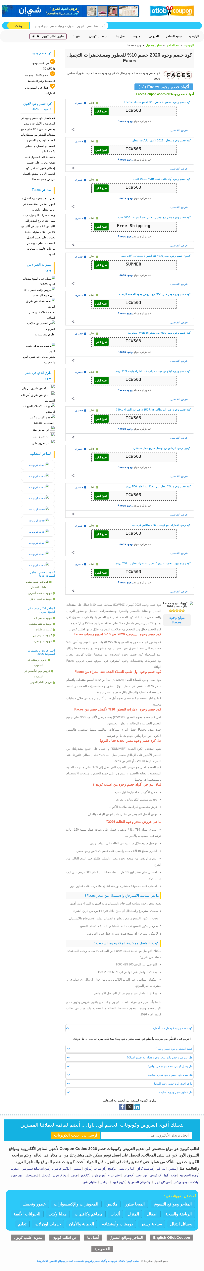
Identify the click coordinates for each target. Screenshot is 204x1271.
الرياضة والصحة (179, 1214)
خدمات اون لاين (47, 1224)
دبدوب (15, 1168)
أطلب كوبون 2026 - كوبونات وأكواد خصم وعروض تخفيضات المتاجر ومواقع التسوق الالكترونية (88, 1260)
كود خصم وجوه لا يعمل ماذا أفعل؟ (172, 1028)
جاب (173, 1175)
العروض (154, 36)
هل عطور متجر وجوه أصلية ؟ (175, 1092)
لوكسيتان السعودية (139, 1182)
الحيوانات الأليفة (27, 1214)
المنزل (133, 1214)
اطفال (152, 1214)
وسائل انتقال (181, 1224)
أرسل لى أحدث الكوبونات (75, 1135)
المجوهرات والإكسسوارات (76, 1204)
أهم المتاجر (173, 45)
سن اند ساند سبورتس (35, 1168)
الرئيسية (194, 36)
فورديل (45, 1175)
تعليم (22, 1224)
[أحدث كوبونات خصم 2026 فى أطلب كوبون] (170, 10)
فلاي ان (128, 1175)
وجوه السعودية (188, 1175)
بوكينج (111, 1168)
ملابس (111, 1204)
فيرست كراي (144, 1168)
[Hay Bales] (38, 465)
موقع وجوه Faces (177, 620)
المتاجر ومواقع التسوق (173, 1204)
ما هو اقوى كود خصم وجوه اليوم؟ (173, 1083)
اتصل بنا (121, 36)
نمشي (172, 1168)
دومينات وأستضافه (117, 1224)
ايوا (165, 1175)
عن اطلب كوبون (99, 36)
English (77, 36)
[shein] (70, 11)
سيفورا (76, 1168)
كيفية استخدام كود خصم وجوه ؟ (173, 1048)
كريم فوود (118, 1182)
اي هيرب (99, 1168)
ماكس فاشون (60, 1168)
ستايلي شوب (89, 1182)
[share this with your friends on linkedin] (136, 1107)
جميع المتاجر (174, 36)
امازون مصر (126, 1168)
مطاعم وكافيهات (89, 1214)
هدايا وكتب (57, 1214)
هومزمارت (98, 1175)
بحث (18, 26)
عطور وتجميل (154, 45)
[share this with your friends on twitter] (129, 1107)
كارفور (84, 1175)
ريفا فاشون (60, 1175)
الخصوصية (102, 1249)
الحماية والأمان (81, 1224)
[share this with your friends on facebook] (122, 1107)
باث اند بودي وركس (185, 1182)
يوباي (87, 1168)
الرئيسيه (189, 45)
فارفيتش (155, 1175)
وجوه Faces (125, 121)
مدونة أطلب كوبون (28, 1238)
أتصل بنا (93, 1238)
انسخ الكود (101, 111)
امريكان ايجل (162, 1182)
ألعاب (115, 1214)
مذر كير (160, 1168)
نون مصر (141, 1175)
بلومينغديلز (31, 1175)
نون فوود (16, 1175)
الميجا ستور (135, 1204)
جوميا (73, 1175)
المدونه (137, 36)
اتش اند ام (114, 1175)
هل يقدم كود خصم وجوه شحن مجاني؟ (170, 1074)
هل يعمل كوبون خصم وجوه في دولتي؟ (169, 1066)
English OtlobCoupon (171, 1238)
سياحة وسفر (151, 1224)
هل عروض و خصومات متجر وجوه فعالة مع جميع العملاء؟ (159, 1057)
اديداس (104, 1182)
